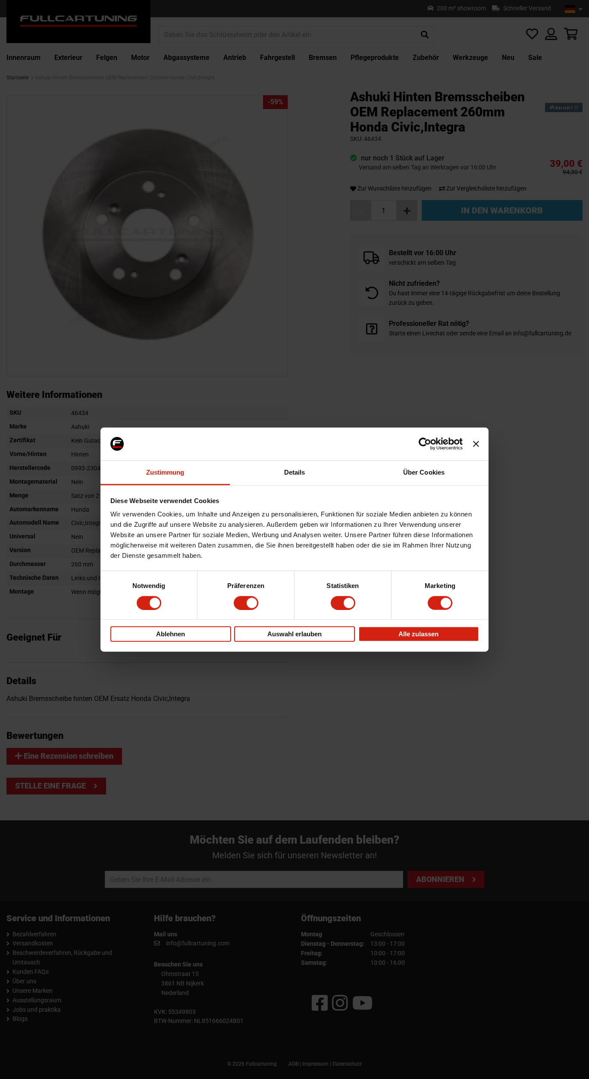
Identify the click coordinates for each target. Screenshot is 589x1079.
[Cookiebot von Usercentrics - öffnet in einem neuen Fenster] (425, 444)
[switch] (246, 603)
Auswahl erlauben (294, 634)
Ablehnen (170, 634)
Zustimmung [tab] (165, 472)
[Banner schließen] (476, 444)
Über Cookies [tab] (424, 472)
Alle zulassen (418, 634)
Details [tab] (294, 472)
